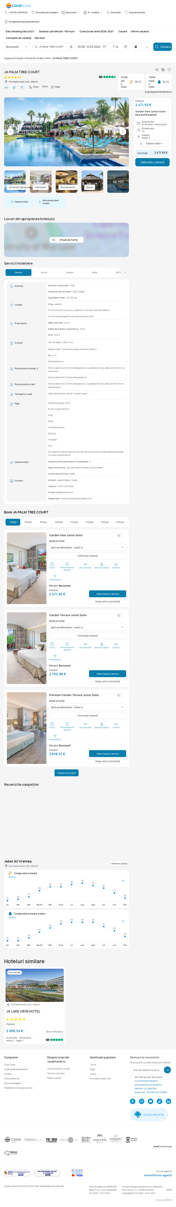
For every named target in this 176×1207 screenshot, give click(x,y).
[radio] (5, 77)
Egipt (92, 1069)
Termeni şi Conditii (156, 1092)
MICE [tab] (118, 272)
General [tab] (18, 272)
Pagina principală (13, 58)
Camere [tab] (69, 272)
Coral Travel (9, 1064)
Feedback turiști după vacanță (18, 1087)
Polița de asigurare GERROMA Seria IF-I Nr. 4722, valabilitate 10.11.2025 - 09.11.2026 (103, 1190)
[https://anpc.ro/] (17, 1175)
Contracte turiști (11, 1078)
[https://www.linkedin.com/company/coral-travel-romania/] (168, 1102)
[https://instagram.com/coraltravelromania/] (141, 1102)
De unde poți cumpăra (47, 12)
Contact (8, 1073)
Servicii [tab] (44, 272)
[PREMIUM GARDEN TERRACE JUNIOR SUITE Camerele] (26, 728)
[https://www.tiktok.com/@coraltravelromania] (159, 1102)
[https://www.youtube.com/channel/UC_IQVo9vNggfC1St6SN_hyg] (150, 1102)
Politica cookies (54, 1078)
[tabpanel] (66, 392)
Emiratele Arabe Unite (37, 58)
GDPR (169, 1189)
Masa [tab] (94, 272)
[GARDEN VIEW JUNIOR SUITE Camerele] (26, 568)
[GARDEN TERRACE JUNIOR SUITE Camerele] (26, 648)
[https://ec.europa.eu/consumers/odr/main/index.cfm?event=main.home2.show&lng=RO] (47, 1175)
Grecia (93, 1073)
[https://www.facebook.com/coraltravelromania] (132, 1102)
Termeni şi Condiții (56, 1073)
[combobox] (65, 46)
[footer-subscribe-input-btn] (167, 1069)
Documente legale (12, 1083)
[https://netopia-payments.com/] (77, 1175)
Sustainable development (16, 1069)
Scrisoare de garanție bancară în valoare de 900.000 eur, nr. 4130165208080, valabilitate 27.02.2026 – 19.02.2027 (142, 1190)
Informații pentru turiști (58, 1068)
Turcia (93, 1064)
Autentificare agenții (158, 1175)
